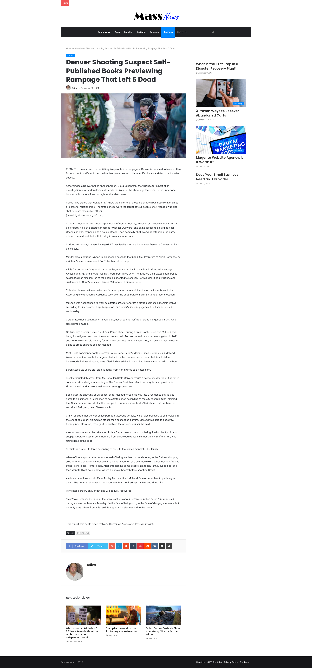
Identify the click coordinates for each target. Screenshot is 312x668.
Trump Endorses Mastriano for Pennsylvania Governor (122, 630)
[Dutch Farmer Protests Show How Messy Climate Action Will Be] (163, 615)
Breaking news (83, 533)
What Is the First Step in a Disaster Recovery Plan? (217, 66)
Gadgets (141, 32)
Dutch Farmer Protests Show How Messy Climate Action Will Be (163, 631)
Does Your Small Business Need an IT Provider (217, 176)
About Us (200, 662)
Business (168, 32)
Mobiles (128, 32)
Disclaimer (245, 662)
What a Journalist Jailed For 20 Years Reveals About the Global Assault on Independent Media (82, 633)
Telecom (154, 32)
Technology (104, 32)
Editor (75, 88)
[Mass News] (156, 16)
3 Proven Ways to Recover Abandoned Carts (217, 113)
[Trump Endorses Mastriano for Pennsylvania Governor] (123, 615)
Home (71, 48)
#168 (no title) (215, 662)
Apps (117, 32)
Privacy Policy (231, 662)
